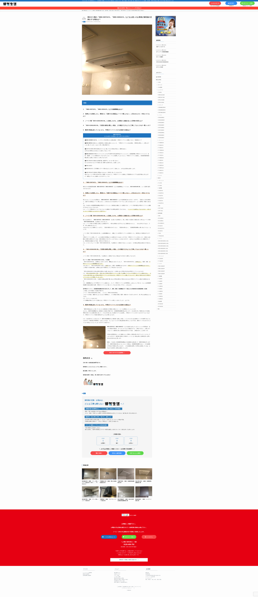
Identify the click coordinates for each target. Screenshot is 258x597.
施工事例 (159, 79)
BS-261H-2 (160, 230)
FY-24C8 (160, 185)
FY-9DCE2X (160, 160)
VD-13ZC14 (160, 195)
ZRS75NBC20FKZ (161, 112)
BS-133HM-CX (161, 223)
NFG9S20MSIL (161, 132)
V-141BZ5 (160, 281)
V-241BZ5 (160, 293)
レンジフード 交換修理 (87, 572)
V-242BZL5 (160, 296)
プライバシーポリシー (127, 588)
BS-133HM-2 (160, 220)
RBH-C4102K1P (161, 268)
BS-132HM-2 (160, 218)
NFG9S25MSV (161, 135)
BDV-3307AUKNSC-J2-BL (163, 243)
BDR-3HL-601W (161, 94)
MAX (159, 215)
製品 (84, 21)
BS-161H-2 (160, 225)
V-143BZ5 (160, 288)
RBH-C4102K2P (161, 271)
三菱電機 (160, 188)
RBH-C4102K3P (161, 273)
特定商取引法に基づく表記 (119, 580)
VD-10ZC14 (160, 190)
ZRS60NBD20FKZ (161, 110)
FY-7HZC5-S (160, 155)
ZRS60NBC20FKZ (161, 107)
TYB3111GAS (161, 235)
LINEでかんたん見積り (135, 453)
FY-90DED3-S (161, 157)
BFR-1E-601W (161, 102)
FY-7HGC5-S (160, 152)
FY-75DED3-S (161, 150)
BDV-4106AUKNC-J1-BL (163, 248)
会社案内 (120, 586)
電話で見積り (99, 453)
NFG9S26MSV (161, 137)
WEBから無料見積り (117, 453)
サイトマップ (137, 586)
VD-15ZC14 (160, 200)
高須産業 (160, 301)
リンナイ (160, 175)
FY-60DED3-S (161, 142)
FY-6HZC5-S (160, 147)
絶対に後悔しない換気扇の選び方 (120, 582)
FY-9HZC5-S (160, 172)
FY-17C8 (160, 183)
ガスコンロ (160, 84)
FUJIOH (160, 92)
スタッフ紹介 (116, 575)
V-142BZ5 (160, 283)
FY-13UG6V (160, 258)
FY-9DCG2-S (160, 162)
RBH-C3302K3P (161, 266)
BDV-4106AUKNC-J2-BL (163, 251)
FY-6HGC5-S (160, 145)
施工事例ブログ (117, 572)
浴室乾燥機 (160, 213)
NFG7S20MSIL (161, 127)
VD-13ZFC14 (160, 198)
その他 (159, 82)
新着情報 (159, 76)
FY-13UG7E (160, 261)
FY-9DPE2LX (161, 165)
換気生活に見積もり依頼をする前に (121, 579)
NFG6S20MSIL (161, 117)
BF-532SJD (160, 303)
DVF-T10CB (160, 208)
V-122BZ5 (160, 278)
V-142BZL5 (160, 286)
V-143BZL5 (160, 291)
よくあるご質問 (117, 576)
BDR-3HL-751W (161, 97)
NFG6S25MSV (161, 122)
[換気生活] (9, 4)
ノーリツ (160, 115)
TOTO (159, 233)
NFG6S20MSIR (161, 120)
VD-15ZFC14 (160, 203)
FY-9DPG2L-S (161, 167)
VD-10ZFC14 (160, 193)
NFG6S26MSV (161, 125)
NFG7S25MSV (161, 130)
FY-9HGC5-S (160, 170)
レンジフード (160, 89)
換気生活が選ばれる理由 (119, 578)
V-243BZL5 (160, 298)
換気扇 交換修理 (86, 574)
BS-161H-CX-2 (161, 228)
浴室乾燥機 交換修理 (87, 575)
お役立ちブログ (117, 574)
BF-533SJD (160, 306)
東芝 (159, 205)
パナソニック (161, 140)
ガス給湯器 (160, 87)
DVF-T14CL (160, 210)
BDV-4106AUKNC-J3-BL (163, 253)
